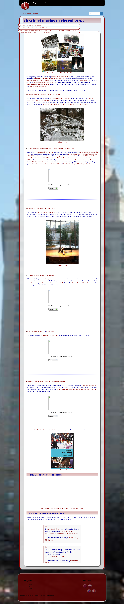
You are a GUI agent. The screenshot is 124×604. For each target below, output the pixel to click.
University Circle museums (43, 78)
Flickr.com (89, 591)
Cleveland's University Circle (37, 84)
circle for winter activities (37, 86)
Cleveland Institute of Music (36, 208)
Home (24, 13)
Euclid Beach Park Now (44, 152)
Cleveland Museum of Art (50, 30)
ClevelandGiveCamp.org (82, 160)
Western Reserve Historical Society (38, 148)
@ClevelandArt (50, 331)
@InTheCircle (60, 78)
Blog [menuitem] (34, 3)
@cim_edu (50, 208)
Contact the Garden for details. (52, 283)
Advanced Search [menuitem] (44, 3)
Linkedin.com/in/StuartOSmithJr (90, 586)
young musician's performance (45, 212)
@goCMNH (55, 94)
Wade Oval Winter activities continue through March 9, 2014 (75, 389)
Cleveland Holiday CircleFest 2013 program (47, 430)
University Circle (39, 30)
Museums (31, 30)
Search (30, 588)
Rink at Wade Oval (88, 385)
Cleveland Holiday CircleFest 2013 (37, 80)
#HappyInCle (70, 534)
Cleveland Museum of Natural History (67, 30)
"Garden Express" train (79, 283)
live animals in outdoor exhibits (59, 98)
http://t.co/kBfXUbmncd (54, 534)
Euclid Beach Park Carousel (88, 152)
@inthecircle (52, 529)
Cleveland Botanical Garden (44, 32)
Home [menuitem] (25, 6)
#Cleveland (66, 531)
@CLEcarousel (69, 148)
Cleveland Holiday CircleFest (42, 82)
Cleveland (25, 30)
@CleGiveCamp (36, 162)
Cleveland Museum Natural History (38, 94)
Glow (32, 283)
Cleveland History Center (25, 32)
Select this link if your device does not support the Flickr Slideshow (61, 508)
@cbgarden (50, 275)
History (34, 32)
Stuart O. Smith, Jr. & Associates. (38, 595)
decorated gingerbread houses (49, 279)
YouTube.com (94, 591)
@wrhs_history (57, 148)
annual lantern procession (49, 335)
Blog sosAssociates (32, 13)
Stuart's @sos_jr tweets (58, 77)
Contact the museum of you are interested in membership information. (65, 104)
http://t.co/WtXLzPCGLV (54, 556)
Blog (30, 586)
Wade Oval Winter (58, 382)
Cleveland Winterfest (84, 80)
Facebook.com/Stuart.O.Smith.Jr (85, 586)
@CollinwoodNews (65, 156)
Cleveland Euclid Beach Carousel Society (50, 158)
